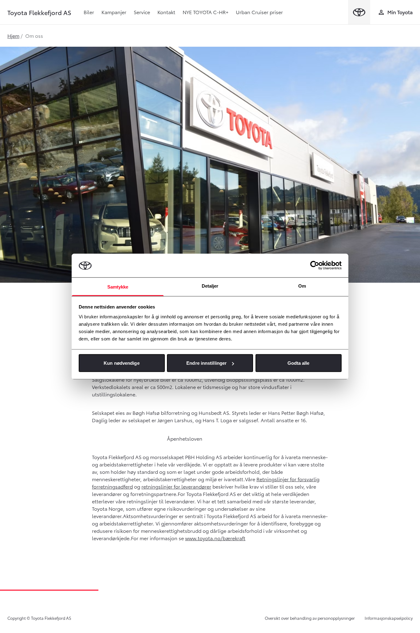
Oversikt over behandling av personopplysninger (310, 618)
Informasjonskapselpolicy (389, 618)
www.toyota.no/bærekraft (215, 537)
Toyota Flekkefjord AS (39, 12)
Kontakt (166, 11)
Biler (89, 11)
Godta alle (298, 363)
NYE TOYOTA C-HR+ (205, 11)
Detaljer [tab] (210, 285)
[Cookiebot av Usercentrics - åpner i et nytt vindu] (315, 265)
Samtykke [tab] (118, 286)
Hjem (13, 35)
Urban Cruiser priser (259, 11)
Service (142, 11)
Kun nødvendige (121, 363)
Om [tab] (302, 285)
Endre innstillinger (206, 363)
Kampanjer (113, 11)
